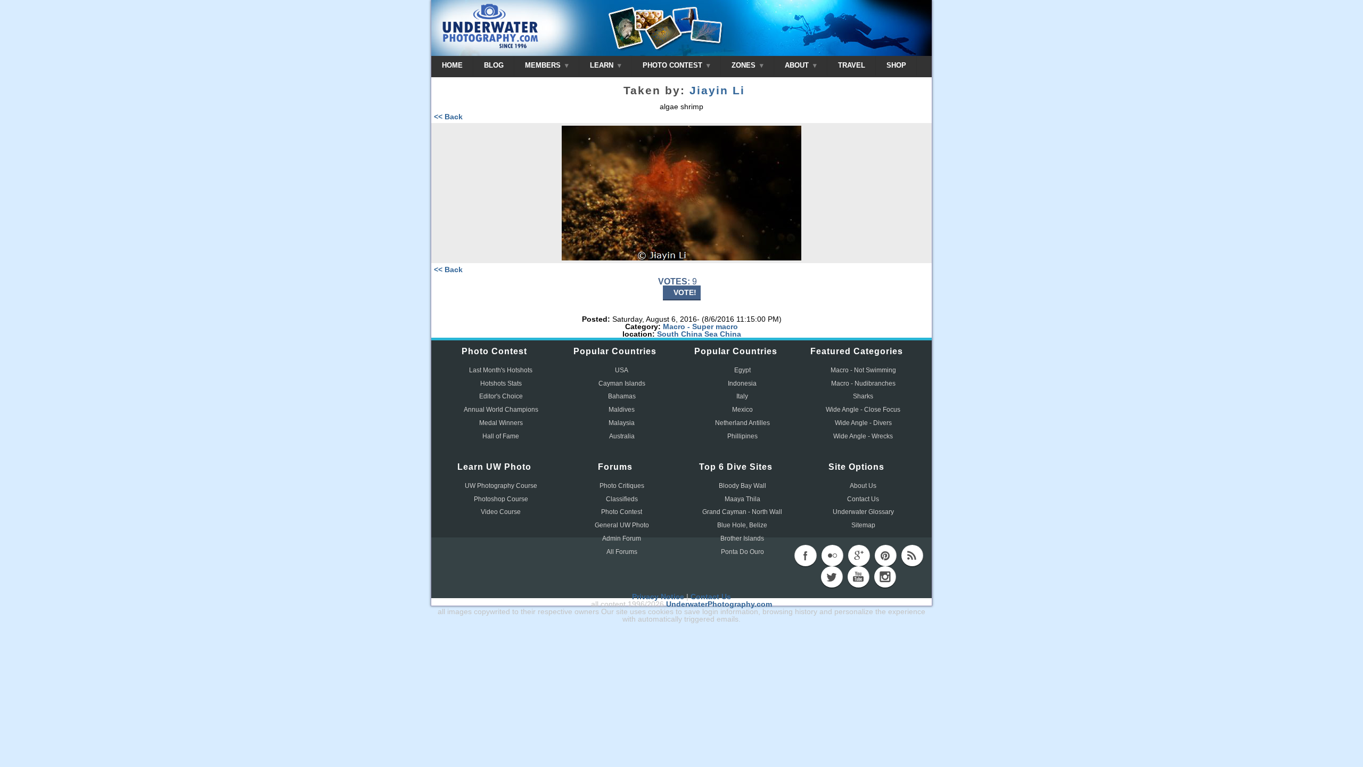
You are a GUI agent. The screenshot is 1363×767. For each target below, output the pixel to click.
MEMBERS (544, 65)
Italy (742, 396)
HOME (452, 65)
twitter (831, 577)
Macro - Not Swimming (863, 370)
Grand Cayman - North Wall (742, 512)
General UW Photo (622, 525)
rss (912, 555)
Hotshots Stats (501, 383)
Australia (622, 436)
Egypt (742, 370)
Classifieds (622, 499)
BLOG (494, 65)
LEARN (602, 65)
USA (621, 370)
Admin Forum (621, 538)
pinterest (885, 555)
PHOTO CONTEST (673, 65)
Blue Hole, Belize (742, 525)
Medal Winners (501, 423)
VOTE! (685, 292)
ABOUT (798, 65)
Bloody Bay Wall (742, 485)
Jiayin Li (717, 90)
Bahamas (622, 396)
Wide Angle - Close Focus (863, 409)
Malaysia (622, 423)
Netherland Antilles (742, 423)
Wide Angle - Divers (863, 423)
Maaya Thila (742, 499)
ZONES (745, 65)
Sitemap (863, 525)
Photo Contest (621, 512)
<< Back (448, 116)
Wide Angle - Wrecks (863, 436)
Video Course (501, 512)
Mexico (742, 409)
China (730, 334)
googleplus (858, 555)
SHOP (896, 65)
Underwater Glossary (863, 512)
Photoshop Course (501, 499)
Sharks (863, 396)
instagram (885, 577)
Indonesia (742, 383)
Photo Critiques (622, 485)
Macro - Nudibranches (863, 383)
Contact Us (863, 499)
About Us (863, 485)
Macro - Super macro (700, 326)
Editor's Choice (501, 396)
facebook (805, 555)
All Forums (621, 552)
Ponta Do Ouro (742, 552)
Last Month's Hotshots (500, 370)
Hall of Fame (500, 436)
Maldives (622, 409)
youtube (858, 577)
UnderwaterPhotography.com (719, 604)
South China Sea (687, 334)
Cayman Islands (621, 383)
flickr (832, 555)
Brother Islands (742, 538)
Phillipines (742, 436)
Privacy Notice (658, 596)
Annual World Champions (501, 409)
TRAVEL (851, 65)
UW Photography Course (501, 485)
